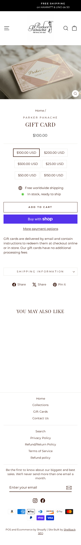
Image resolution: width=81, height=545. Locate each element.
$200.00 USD (54, 153)
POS (8, 529)
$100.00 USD (26, 153)
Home (39, 110)
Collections (40, 405)
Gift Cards (40, 411)
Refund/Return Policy (40, 444)
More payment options (40, 229)
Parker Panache (40, 117)
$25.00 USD (55, 164)
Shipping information (40, 271)
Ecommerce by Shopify (31, 529)
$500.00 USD (28, 164)
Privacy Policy (40, 438)
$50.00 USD (27, 175)
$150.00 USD (53, 175)
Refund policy (40, 457)
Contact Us (40, 418)
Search (40, 431)
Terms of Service (40, 451)
